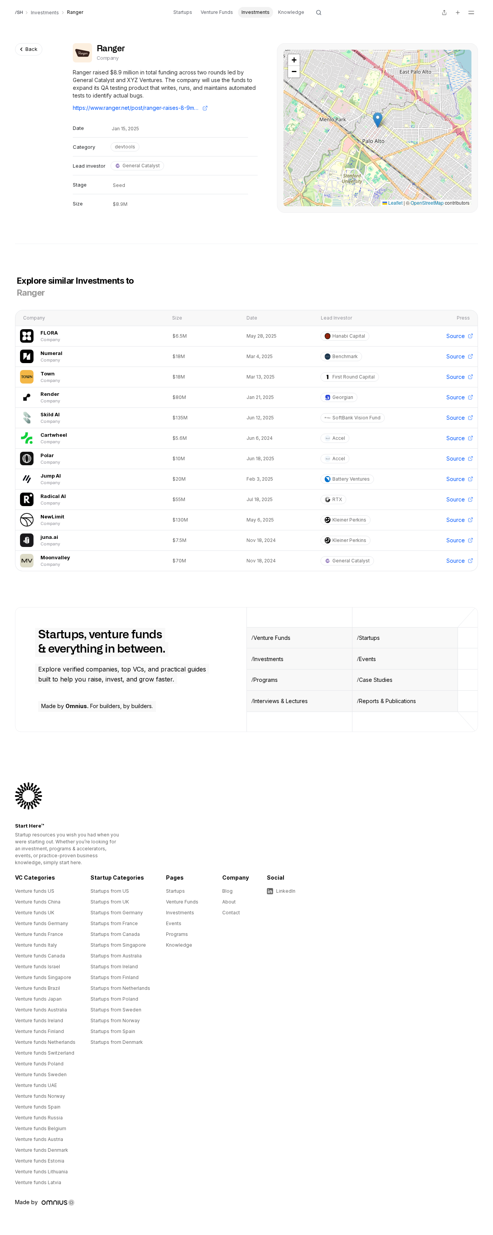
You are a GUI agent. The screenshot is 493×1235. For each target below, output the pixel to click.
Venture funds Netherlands (45, 1042)
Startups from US (110, 891)
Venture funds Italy (36, 945)
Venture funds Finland (39, 1031)
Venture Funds (217, 12)
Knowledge (291, 12)
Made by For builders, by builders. (97, 706)
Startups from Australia (116, 956)
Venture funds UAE (36, 1085)
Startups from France (114, 923)
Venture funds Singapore (43, 977)
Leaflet (394, 202)
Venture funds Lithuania (41, 1171)
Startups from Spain (113, 1031)
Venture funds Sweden (41, 1074)
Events (367, 659)
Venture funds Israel (37, 966)
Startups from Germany (117, 912)
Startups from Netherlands (120, 988)
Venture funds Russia (39, 1118)
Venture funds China (37, 902)
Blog (227, 891)
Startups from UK (110, 902)
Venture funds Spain (37, 1107)
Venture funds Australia (41, 1010)
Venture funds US (34, 891)
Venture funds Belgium (40, 1128)
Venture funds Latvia (38, 1182)
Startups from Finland (115, 977)
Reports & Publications (387, 701)
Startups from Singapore (118, 945)
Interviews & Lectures (280, 701)
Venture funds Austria (39, 1139)
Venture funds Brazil (37, 988)
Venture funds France (39, 934)
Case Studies (375, 679)
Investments (255, 12)
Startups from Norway (115, 1020)
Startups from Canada (115, 934)
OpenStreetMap (427, 202)
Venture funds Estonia (39, 1161)
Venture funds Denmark (41, 1150)
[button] (377, 120)
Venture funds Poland (39, 1064)
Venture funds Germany (41, 923)
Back (31, 49)
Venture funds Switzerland (44, 1053)
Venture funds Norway (40, 1096)
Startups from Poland (114, 999)
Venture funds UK (34, 912)
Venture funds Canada (40, 956)
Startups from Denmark (117, 1042)
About (229, 902)
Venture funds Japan (38, 999)
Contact (231, 912)
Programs (265, 679)
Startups (182, 12)
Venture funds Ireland (39, 1020)
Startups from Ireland (114, 966)
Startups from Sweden (116, 1010)
